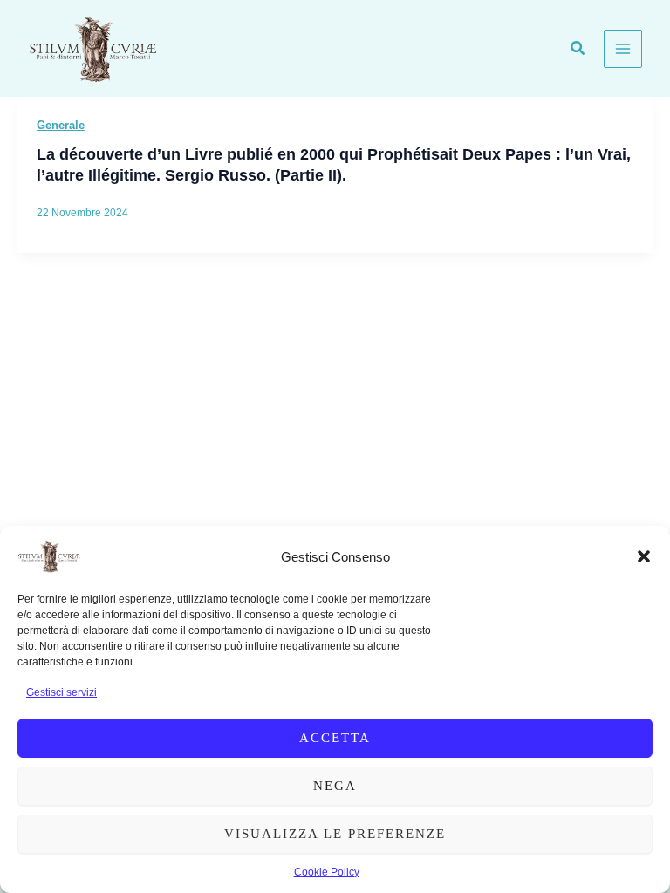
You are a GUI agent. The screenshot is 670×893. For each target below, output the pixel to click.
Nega (335, 786)
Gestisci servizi (61, 692)
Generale (61, 125)
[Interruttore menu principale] (623, 49)
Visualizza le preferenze (335, 834)
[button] (644, 556)
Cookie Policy (326, 872)
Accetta (335, 738)
